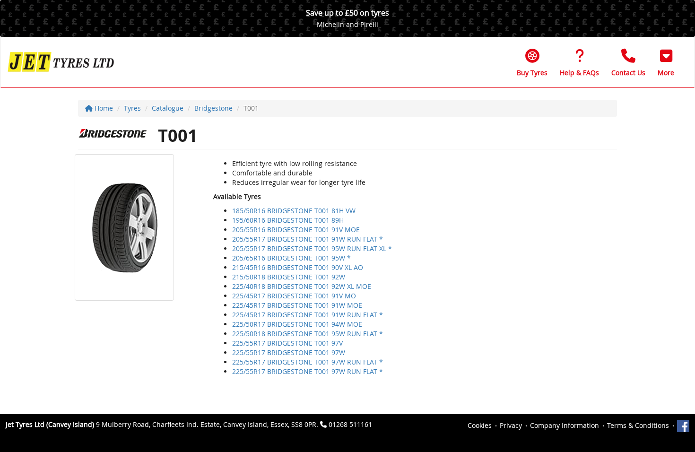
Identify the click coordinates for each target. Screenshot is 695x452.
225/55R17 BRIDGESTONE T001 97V (287, 343)
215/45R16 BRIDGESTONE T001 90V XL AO (297, 267)
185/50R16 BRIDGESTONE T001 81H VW (294, 210)
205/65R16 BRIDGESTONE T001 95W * (291, 257)
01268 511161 (350, 424)
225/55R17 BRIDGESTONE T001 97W (288, 352)
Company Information (564, 425)
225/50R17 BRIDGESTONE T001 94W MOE (297, 324)
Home (103, 108)
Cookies (480, 425)
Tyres (132, 108)
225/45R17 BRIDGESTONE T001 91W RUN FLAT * (307, 314)
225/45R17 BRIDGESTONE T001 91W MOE (297, 305)
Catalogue (167, 108)
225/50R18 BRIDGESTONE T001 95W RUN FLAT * (307, 333)
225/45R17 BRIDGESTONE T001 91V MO (294, 295)
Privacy (511, 425)
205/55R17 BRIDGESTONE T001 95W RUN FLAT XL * (312, 248)
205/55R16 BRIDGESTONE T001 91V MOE (296, 229)
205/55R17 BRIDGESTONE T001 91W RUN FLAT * (307, 239)
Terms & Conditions (638, 425)
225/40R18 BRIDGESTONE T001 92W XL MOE (301, 286)
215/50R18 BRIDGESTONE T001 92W (288, 276)
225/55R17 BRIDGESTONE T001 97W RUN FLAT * (307, 361)
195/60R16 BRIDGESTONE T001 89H (288, 220)
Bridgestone (213, 108)
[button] (666, 62)
